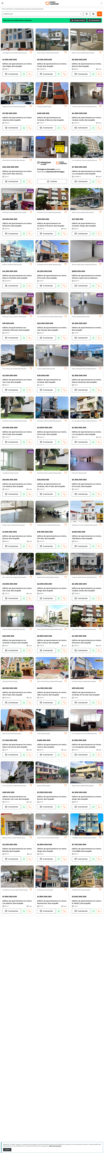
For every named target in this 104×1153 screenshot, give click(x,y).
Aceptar (7, 1149)
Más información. (55, 1146)
